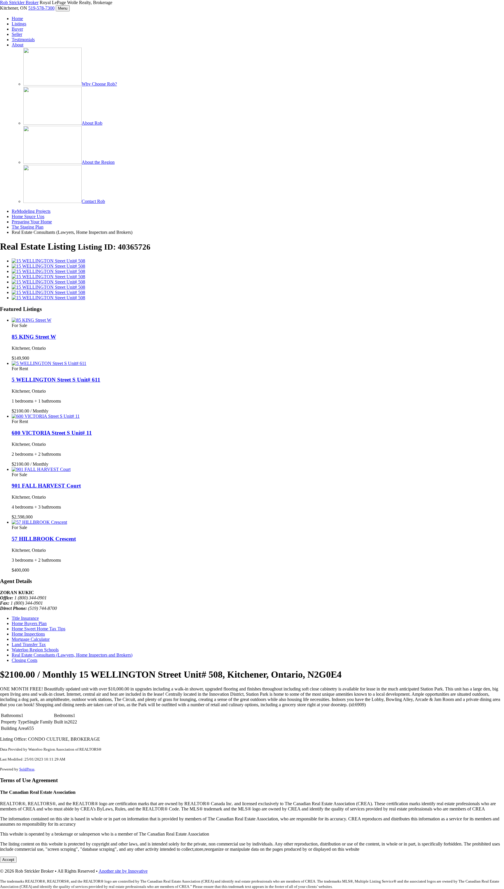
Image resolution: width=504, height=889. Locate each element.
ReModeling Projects (31, 211)
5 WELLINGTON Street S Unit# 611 (56, 380)
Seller (17, 34)
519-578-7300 (41, 8)
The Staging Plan (27, 227)
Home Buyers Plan (29, 623)
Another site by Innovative (123, 871)
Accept (8, 859)
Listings (19, 23)
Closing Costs (24, 660)
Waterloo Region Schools (35, 649)
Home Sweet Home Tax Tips (38, 628)
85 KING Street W (34, 337)
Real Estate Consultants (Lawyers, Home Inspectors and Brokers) (72, 655)
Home (17, 18)
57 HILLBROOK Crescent (44, 539)
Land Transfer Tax (29, 644)
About (17, 44)
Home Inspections (28, 633)
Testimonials (23, 39)
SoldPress (26, 769)
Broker (19, 2)
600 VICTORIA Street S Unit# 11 (52, 433)
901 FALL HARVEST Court (46, 486)
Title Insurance (25, 618)
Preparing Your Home (32, 221)
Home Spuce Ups (28, 216)
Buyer (17, 29)
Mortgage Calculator (31, 639)
